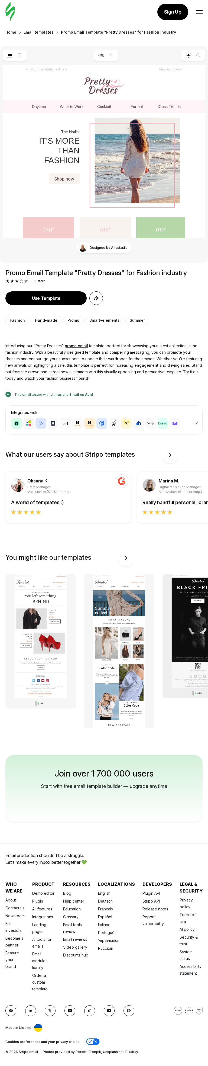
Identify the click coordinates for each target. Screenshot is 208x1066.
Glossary (71, 916)
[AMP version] (111, 55)
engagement (146, 365)
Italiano (104, 924)
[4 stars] (21, 281)
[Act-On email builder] (28, 423)
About (10, 900)
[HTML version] (101, 55)
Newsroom (15, 915)
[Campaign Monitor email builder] (175, 423)
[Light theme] (188, 55)
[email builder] (10, 12)
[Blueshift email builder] (138, 423)
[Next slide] (170, 455)
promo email (76, 345)
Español (105, 916)
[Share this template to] (96, 298)
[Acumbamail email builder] (65, 423)
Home (10, 32)
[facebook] (10, 1010)
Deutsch (105, 901)
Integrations (42, 916)
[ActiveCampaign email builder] (40, 423)
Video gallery (75, 947)
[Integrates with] (195, 423)
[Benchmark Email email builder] (114, 423)
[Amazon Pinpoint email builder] (77, 423)
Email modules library (39, 961)
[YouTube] (109, 1010)
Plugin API (151, 893)
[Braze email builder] (150, 423)
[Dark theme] (198, 55)
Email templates (39, 32)
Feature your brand (12, 960)
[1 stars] (7, 281)
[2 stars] (12, 281)
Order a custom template (40, 982)
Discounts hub (75, 955)
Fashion (17, 320)
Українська (108, 940)
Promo (73, 320)
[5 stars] (26, 281)
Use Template (46, 298)
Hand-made (46, 320)
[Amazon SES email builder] (89, 423)
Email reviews (75, 939)
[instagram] (69, 1010)
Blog (67, 893)
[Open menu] (199, 12)
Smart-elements (104, 320)
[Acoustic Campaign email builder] (16, 423)
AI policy (187, 929)
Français (105, 909)
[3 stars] (17, 281)
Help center (73, 901)
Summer (137, 320)
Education (72, 909)
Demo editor (43, 893)
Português (107, 932)
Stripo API (151, 901)
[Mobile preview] (20, 55)
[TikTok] (89, 1010)
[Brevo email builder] (162, 423)
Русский (105, 948)
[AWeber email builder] (101, 423)
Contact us (14, 908)
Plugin (37, 901)
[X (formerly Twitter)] (50, 1010)
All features (42, 909)
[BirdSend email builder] (126, 423)
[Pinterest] (128, 1010)
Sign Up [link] (172, 12)
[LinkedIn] (30, 1010)
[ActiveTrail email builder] (53, 423)
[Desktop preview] (10, 55)
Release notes (155, 909)
